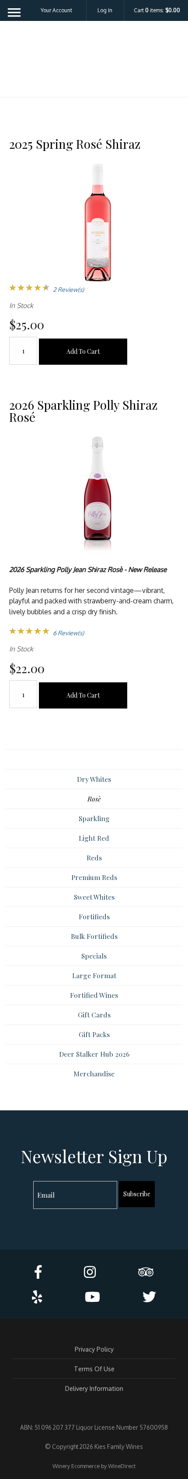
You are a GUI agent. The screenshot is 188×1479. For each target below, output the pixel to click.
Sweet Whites (94, 896)
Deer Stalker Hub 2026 (94, 1053)
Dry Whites (94, 779)
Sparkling (94, 818)
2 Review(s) (68, 289)
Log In (104, 10)
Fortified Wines (94, 995)
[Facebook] (38, 1271)
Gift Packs (94, 1034)
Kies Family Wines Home (94, 62)
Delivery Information (94, 1388)
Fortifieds (94, 916)
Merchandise (94, 1073)
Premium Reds (94, 877)
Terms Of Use (94, 1369)
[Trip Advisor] (146, 1271)
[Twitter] (149, 1296)
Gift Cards (94, 1014)
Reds (94, 857)
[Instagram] (89, 1271)
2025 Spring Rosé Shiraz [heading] (74, 144)
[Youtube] (92, 1296)
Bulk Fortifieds (94, 936)
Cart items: (157, 10)
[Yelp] (37, 1296)
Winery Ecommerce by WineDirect (94, 1465)
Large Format (94, 975)
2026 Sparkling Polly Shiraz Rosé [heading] (83, 411)
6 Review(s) (68, 633)
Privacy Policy (94, 1349)
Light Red (94, 837)
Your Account (56, 10)
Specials (94, 955)
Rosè (94, 798)
